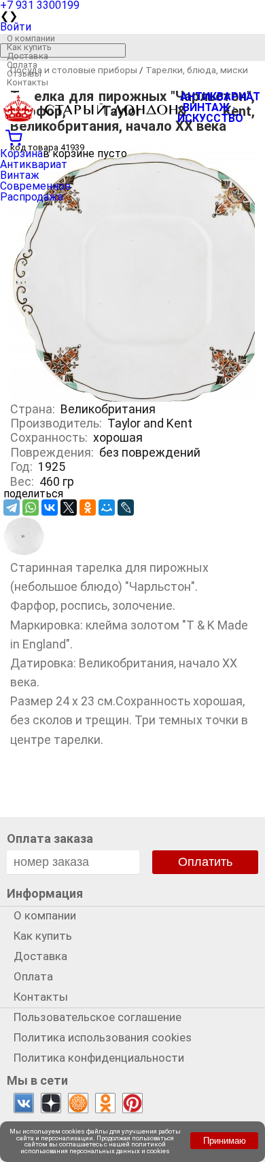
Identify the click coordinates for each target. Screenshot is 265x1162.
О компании (31, 38)
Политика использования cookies (103, 1037)
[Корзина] (132, 136)
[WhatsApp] (30, 507)
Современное (35, 186)
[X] (68, 507)
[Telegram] (11, 507)
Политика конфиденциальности (99, 1057)
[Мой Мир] (107, 507)
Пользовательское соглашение (97, 1017)
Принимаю (224, 1141)
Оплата (22, 65)
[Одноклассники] (88, 507)
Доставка (27, 56)
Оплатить (205, 862)
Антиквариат (33, 164)
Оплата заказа (50, 838)
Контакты (27, 82)
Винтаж (19, 175)
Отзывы (24, 73)
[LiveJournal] (126, 507)
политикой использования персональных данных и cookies (95, 1147)
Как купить (29, 47)
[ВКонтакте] (49, 507)
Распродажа (31, 196)
